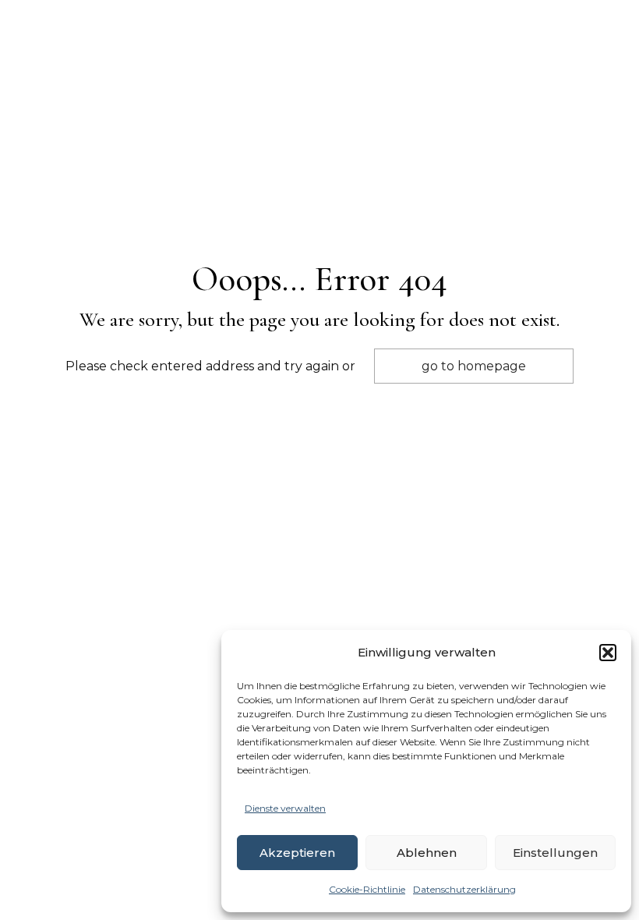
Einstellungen (555, 852)
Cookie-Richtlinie (367, 889)
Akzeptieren (297, 852)
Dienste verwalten (285, 808)
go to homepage (474, 366)
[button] (608, 652)
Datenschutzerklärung (464, 889)
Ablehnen (427, 852)
